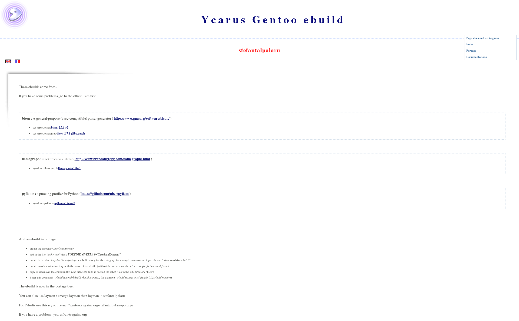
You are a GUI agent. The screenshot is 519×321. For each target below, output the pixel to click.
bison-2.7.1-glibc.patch (71, 133)
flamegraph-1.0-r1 (69, 168)
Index (469, 44)
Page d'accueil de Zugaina (482, 38)
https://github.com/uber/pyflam (105, 193)
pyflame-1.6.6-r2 (64, 203)
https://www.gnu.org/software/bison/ (141, 118)
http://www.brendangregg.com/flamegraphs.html (112, 159)
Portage (471, 50)
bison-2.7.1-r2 (59, 127)
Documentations (476, 57)
